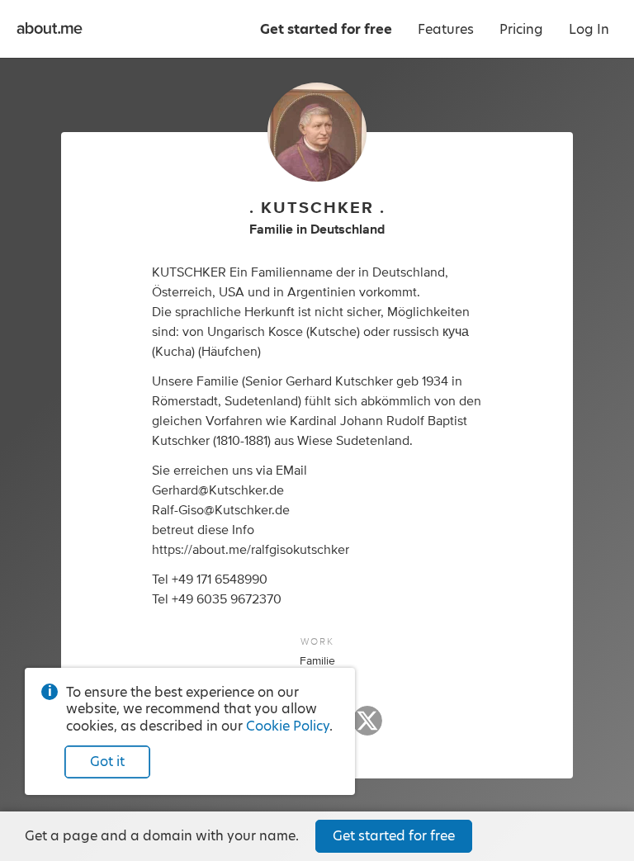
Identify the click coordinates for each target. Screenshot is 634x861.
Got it (107, 761)
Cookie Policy (287, 726)
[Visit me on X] (367, 728)
